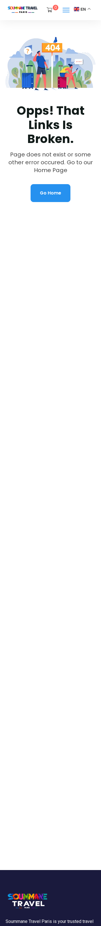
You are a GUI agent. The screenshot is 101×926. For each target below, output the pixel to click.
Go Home (50, 193)
